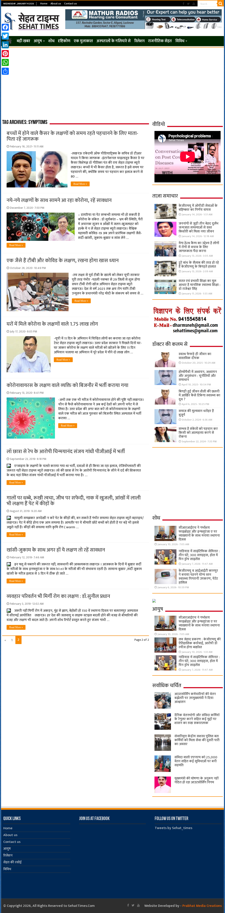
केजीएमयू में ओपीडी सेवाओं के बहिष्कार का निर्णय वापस (198, 208)
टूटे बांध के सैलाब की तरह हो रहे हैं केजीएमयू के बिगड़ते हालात (199, 265)
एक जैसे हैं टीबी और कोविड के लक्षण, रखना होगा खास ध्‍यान (63, 260)
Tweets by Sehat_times (173, 828)
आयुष (38, 41)
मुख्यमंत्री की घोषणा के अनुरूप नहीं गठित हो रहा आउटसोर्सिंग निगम (196, 780)
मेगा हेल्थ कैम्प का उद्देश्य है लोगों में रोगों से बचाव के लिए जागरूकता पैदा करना (199, 247)
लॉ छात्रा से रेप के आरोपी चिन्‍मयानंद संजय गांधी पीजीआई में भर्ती (66, 451)
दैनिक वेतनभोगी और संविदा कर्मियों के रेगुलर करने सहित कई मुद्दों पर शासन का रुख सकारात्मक (197, 719)
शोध (51, 41)
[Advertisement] (112, 80)
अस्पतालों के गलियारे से (113, 41)
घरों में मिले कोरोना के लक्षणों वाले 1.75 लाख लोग (52, 324)
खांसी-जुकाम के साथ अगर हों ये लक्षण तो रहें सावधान (56, 550)
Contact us (70, 3)
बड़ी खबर (23, 41)
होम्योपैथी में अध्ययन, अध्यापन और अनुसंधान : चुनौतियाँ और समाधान (198, 376)
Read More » (80, 183)
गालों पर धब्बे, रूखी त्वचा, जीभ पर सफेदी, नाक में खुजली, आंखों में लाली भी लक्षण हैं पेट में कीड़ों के (74, 501)
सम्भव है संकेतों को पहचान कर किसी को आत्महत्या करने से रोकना (198, 433)
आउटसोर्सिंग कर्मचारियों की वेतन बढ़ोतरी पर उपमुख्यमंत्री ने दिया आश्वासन (195, 698)
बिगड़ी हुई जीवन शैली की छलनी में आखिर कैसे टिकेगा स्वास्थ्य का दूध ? (199, 395)
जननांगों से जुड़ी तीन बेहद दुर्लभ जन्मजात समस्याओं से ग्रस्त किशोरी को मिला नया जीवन (198, 227)
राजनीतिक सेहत (160, 41)
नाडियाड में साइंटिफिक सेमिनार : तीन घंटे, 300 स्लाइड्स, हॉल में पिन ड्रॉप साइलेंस (199, 555)
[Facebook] (183, 4)
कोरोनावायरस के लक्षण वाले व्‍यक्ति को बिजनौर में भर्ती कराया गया (67, 385)
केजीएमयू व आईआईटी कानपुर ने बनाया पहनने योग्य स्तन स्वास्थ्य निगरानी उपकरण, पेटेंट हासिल (198, 577)
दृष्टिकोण (64, 41)
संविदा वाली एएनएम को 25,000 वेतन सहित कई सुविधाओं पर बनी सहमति (195, 761)
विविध (179, 41)
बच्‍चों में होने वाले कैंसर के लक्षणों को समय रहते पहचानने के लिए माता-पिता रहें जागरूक (72, 136)
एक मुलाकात (83, 41)
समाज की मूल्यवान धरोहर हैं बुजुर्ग (196, 413)
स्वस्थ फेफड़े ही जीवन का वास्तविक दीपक (195, 356)
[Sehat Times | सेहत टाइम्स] (32, 20)
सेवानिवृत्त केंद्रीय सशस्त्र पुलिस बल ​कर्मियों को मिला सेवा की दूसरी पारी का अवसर (197, 740)
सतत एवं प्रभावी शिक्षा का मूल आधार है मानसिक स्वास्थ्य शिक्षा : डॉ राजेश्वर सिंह (199, 285)
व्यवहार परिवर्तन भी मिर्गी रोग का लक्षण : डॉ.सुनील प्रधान (58, 596)
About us (56, 3)
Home (43, 3)
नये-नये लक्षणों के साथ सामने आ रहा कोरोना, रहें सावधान (59, 200)
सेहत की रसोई (12, 862)
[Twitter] (188, 4)
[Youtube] (193, 4)
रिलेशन (139, 41)
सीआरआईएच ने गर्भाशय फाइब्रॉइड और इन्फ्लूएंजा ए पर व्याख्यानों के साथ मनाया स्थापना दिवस (199, 534)
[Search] (220, 3)
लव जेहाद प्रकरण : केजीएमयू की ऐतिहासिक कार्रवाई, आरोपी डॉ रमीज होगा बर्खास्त (200, 643)
